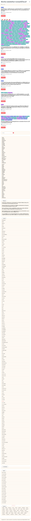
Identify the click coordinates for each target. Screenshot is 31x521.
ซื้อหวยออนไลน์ (4, 158)
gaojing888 (3, 24)
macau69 (17, 27)
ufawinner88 (3, 385)
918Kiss (2, 116)
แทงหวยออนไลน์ (3, 45)
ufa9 (2, 380)
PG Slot (18, 28)
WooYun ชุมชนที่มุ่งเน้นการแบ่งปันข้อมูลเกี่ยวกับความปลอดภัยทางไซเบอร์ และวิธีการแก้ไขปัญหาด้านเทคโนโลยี (15, 122)
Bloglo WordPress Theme (26, 519)
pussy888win (23, 30)
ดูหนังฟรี (3, 142)
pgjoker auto (3, 29)
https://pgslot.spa (4, 180)
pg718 (21, 28)
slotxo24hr (3, 511)
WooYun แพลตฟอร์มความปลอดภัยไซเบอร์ (14, 1)
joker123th (3, 275)
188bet (3, 221)
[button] (13, 132)
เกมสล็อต (3, 447)
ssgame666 (17, 34)
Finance (19, 23)
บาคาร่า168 (24, 38)
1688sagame (4, 220)
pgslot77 (10, 29)
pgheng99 (3, 147)
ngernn (28, 27)
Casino (26, 22)
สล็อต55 (6, 40)
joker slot (3, 189)
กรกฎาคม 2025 (4, 493)
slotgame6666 (6, 34)
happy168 (10, 24)
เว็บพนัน (2, 44)
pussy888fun (14, 30)
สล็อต (27, 39)
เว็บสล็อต (10, 44)
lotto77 (10, 27)
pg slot (3, 182)
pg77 (23, 28)
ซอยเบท (5, 38)
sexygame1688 (20, 33)
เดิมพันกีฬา (3, 450)
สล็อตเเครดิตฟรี (16, 41)
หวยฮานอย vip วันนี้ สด (5, 442)
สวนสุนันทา (20, 41)
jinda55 (3, 166)
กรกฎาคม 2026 (4, 474)
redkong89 (27, 30)
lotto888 (13, 27)
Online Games (3, 28)
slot (2, 185)
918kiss (3, 137)
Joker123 (20, 116)
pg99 (26, 28)
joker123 (3, 138)
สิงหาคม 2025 (4, 491)
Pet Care (13, 28)
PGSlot (7, 29)
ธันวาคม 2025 (4, 485)
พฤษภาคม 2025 (4, 496)
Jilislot (17, 116)
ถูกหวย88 (14, 38)
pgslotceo (13, 29)
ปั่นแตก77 (14, 39)
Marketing (25, 27)
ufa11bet (16, 35)
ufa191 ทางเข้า (20, 35)
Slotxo (10, 34)
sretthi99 (13, 34)
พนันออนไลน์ (17, 39)
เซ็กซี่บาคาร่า (3, 448)
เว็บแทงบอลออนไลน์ (14, 44)
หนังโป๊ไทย (3, 178)
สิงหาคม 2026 (4, 472)
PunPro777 (2, 30)
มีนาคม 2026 (3, 480)
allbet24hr (2, 22)
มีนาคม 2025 (3, 499)
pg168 (3, 165)
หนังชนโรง (3, 139)
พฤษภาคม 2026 (4, 477)
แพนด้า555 (7, 45)
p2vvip (10, 28)
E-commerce (9, 23)
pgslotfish (17, 29)
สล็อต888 (18, 40)
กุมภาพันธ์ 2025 (4, 501)
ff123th (16, 23)
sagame (3, 337)
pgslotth (20, 29)
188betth (3, 223)
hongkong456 (22, 24)
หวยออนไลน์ (3, 159)
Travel (13, 35)
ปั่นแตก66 (10, 39)
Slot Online (26, 33)
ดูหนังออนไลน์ (4, 187)
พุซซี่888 (21, 39)
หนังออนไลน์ (27, 41)
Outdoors (7, 28)
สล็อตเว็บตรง (11, 41)
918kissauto (3, 228)
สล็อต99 (22, 40)
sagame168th (4, 140)
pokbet (23, 29)
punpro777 (3, 157)
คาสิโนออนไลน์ (3, 118)
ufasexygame (4, 383)
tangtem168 (26, 34)
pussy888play (19, 30)
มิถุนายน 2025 (4, 494)
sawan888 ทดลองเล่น (5, 342)
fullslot (21, 23)
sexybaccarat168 (11, 33)
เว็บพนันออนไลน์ (6, 44)
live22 (3, 149)
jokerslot (3, 194)
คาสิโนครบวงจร (4, 388)
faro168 (13, 23)
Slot (24, 33)
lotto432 (7, 27)
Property (26, 29)
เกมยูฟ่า (3, 445)
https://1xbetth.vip (4, 179)
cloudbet (2, 23)
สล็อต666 (12, 40)
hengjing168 (17, 24)
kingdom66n (3, 277)
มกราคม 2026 (4, 483)
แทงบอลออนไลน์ (23, 44)
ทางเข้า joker (3, 188)
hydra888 (26, 24)
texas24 (10, 35)
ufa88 (28, 35)
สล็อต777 (15, 40)
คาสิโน (26, 117)
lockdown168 (3, 27)
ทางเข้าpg (17, 38)
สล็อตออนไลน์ (3, 41)
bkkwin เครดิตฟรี (19, 22)
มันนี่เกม (24, 39)
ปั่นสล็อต (7, 39)
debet (5, 23)
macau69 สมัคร (21, 27)
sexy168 (2, 33)
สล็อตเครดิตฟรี (7, 41)
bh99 (15, 22)
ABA (4, 116)
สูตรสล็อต (24, 41)
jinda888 (3, 272)
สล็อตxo (25, 40)
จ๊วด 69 (2, 38)
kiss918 (3, 183)
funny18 (28, 23)
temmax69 (7, 35)
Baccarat (12, 22)
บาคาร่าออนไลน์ (3, 39)
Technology (3, 35)
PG (25, 116)
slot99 (3, 167)
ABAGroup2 (8, 116)
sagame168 (3, 339)
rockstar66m (3, 334)
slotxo (3, 176)
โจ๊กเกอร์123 (3, 190)
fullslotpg (24, 23)
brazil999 (23, 22)
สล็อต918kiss (3, 514)
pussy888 (3, 143)
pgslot (3, 146)
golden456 (7, 24)
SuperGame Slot (21, 34)
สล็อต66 (9, 40)
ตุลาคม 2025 (3, 488)
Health (14, 24)
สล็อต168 (2, 40)
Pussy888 (10, 30)
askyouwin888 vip (7, 22)
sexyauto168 (6, 33)
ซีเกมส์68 (8, 38)
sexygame (16, 33)
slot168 (2, 34)
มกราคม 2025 (4, 502)
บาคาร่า (2, 7)
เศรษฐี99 (19, 44)
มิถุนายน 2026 (4, 475)
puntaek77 (6, 30)
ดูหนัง (11, 38)
